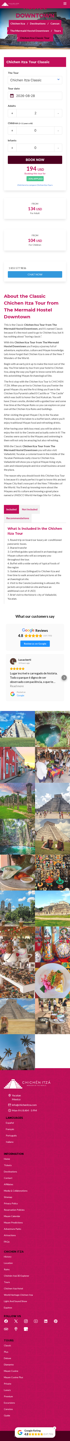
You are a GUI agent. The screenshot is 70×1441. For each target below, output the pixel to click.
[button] (5, 677)
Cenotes (8, 1409)
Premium (8, 1396)
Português (11, 1135)
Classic (7, 1345)
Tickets (8, 1165)
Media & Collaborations (16, 1190)
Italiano (10, 1141)
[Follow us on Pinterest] (57, 1323)
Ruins (7, 1269)
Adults (12, 105)
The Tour (13, 72)
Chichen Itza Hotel (13, 1288)
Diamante (9, 1364)
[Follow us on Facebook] (8, 1323)
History (7, 1256)
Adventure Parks (12, 1228)
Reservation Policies (14, 1209)
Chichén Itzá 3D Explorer (16, 1275)
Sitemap (8, 1197)
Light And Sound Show (15, 1301)
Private (7, 1383)
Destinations (38, 23)
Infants (12, 140)
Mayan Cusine (11, 1370)
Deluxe (7, 1358)
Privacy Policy (11, 1203)
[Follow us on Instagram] (28, 1323)
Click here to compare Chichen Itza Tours (35, 185)
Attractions (10, 1235)
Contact (8, 1178)
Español (10, 1122)
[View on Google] (13, 661)
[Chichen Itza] (10, 4)
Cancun (54, 23)
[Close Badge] (54, 1428)
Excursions (9, 1402)
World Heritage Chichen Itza (18, 1294)
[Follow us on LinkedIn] (47, 1323)
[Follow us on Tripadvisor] (8, 1331)
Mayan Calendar (12, 1216)
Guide (7, 1415)
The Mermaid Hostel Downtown (29, 30)
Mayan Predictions (13, 1222)
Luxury (7, 1390)
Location (8, 1263)
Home (7, 1158)
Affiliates (8, 1184)
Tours (57, 30)
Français (10, 1129)
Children (20, 123)
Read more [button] (17, 686)
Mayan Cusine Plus (13, 1377)
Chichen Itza (17, 23)
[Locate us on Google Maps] (18, 1331)
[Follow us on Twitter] (18, 1323)
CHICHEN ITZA (14, 1251)
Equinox (8, 1307)
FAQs (7, 1241)
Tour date (14, 88)
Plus (6, 1351)
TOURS (9, 1340)
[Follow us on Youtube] (38, 1323)
